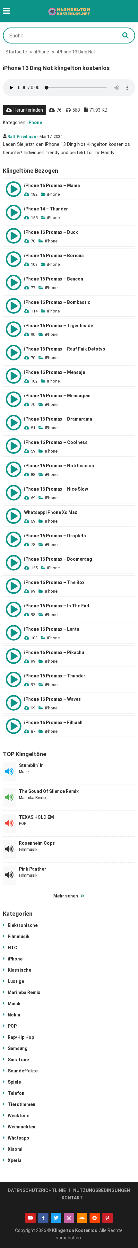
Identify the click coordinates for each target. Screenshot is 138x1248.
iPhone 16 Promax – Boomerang (58, 559)
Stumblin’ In (31, 765)
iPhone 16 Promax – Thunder (54, 675)
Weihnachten (21, 1126)
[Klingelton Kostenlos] (69, 11)
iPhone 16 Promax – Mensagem (57, 395)
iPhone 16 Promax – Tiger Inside (58, 325)
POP (22, 823)
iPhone (42, 51)
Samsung (18, 1048)
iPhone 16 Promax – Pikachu (54, 652)
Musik (24, 772)
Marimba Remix (32, 797)
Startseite (16, 51)
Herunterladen (28, 110)
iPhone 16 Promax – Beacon (53, 278)
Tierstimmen (21, 1104)
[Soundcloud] (82, 1218)
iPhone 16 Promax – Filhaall (53, 722)
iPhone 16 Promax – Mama (52, 185)
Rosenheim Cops (37, 843)
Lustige (16, 981)
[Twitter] (56, 1218)
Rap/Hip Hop (21, 1037)
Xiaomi (15, 1149)
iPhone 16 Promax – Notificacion (59, 465)
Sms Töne (18, 1059)
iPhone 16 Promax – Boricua (54, 255)
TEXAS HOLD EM (36, 817)
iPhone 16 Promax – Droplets (55, 535)
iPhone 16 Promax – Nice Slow (56, 489)
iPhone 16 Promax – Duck (51, 232)
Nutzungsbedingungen (101, 1190)
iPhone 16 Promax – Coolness (56, 442)
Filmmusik (28, 849)
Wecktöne (18, 1115)
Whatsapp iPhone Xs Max (50, 512)
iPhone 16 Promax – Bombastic (57, 302)
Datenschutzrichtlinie (37, 1190)
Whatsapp (18, 1138)
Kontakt (72, 1197)
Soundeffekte (23, 1070)
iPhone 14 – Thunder (46, 208)
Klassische (19, 970)
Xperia (15, 1160)
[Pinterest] (107, 1218)
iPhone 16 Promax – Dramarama (58, 419)
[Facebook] (43, 1218)
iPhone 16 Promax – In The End (56, 605)
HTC (12, 947)
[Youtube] (30, 1218)
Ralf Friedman (21, 136)
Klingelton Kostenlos (74, 1230)
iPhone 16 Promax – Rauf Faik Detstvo (64, 348)
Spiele (14, 1082)
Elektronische (23, 925)
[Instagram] (69, 1218)
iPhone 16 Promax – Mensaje (54, 372)
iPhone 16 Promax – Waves (52, 699)
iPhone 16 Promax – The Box (54, 582)
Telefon (16, 1093)
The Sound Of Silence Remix (49, 791)
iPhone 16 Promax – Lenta (51, 629)
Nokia (14, 1014)
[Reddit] (95, 1218)
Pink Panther (32, 869)
